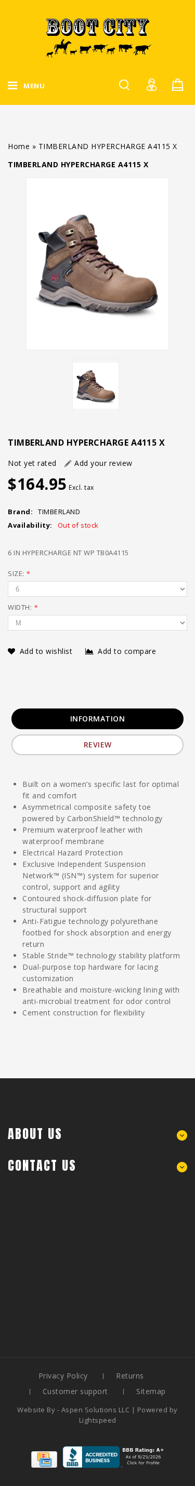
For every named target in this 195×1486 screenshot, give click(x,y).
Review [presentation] (98, 744)
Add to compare (127, 651)
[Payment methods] (44, 1465)
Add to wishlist (47, 651)
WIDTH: (22, 607)
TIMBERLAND (59, 511)
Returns (130, 1376)
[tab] (97, 718)
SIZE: (19, 573)
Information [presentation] (97, 719)
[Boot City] (98, 37)
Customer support (75, 1391)
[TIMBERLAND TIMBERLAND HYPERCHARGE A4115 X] (97, 264)
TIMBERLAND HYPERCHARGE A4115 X (107, 146)
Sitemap (151, 1391)
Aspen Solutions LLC (96, 1409)
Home (19, 146)
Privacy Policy (63, 1376)
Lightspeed (97, 1420)
